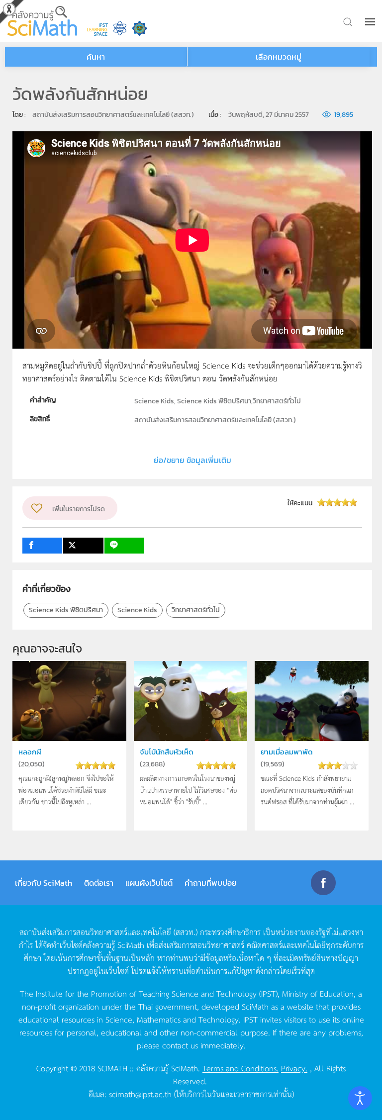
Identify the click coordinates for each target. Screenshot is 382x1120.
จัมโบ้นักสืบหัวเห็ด (166, 751)
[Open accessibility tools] (360, 1098)
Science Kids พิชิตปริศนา (66, 610)
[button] (371, 22)
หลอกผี (29, 751)
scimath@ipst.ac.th (140, 1093)
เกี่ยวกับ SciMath (43, 883)
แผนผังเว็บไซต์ (149, 883)
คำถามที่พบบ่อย (211, 883)
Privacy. (294, 1067)
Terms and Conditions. (240, 1067)
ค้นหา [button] (96, 57)
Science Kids (137, 610)
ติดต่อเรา (98, 883)
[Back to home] (42, 21)
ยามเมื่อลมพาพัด (287, 751)
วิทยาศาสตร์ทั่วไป (196, 610)
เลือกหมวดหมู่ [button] (278, 57)
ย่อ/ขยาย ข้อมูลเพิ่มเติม (192, 460)
